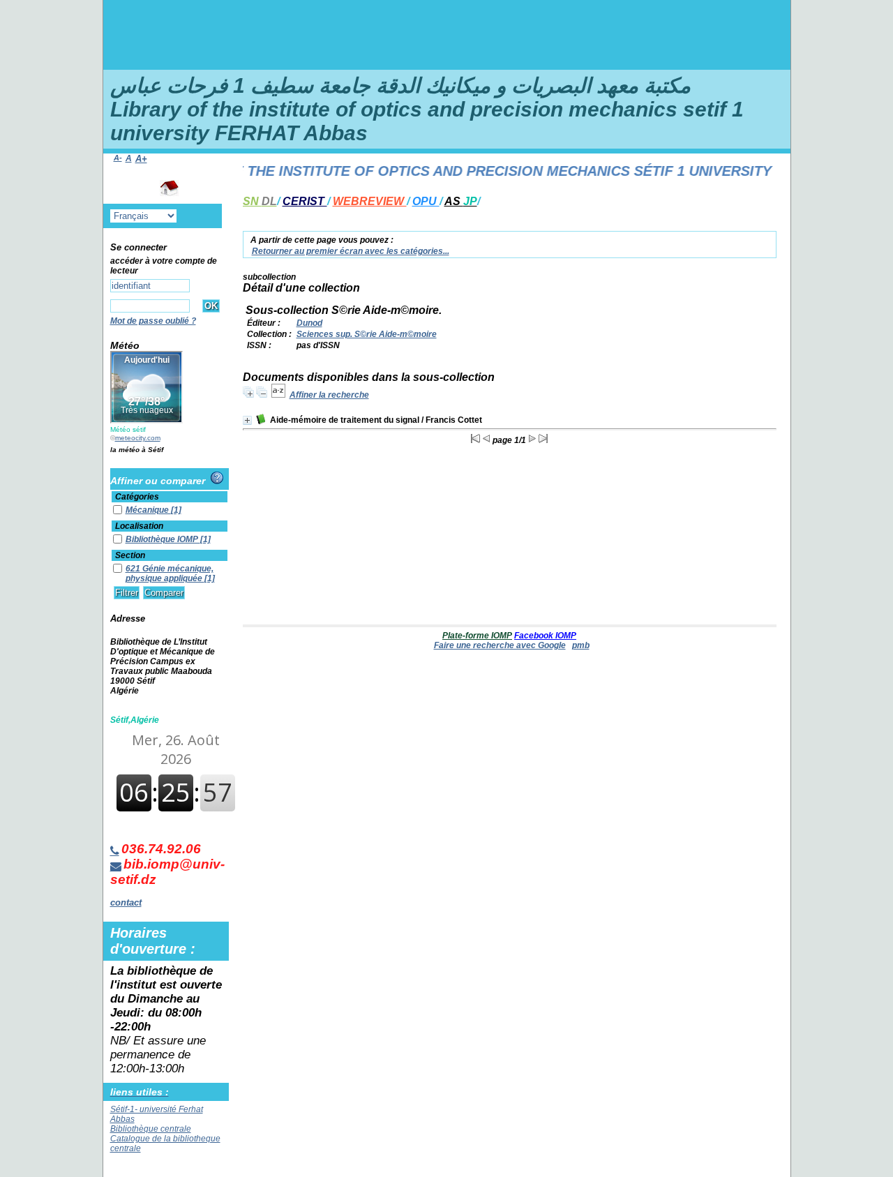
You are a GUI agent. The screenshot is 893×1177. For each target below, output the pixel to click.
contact (126, 902)
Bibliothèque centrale (150, 1129)
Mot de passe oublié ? (153, 321)
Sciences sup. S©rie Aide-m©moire (367, 334)
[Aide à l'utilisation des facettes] (217, 478)
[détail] (247, 420)
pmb (581, 645)
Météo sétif (128, 429)
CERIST (305, 201)
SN (260, 201)
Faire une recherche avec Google (500, 645)
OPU (426, 201)
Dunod (309, 323)
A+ (141, 158)
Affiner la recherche (329, 395)
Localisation (139, 526)
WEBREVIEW (370, 201)
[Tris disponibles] (278, 395)
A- (118, 157)
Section (130, 555)
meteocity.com (137, 438)
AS (460, 201)
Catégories (137, 497)
